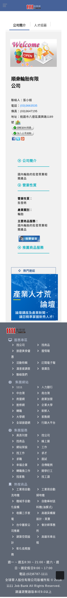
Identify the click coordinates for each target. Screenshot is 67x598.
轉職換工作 (23, 470)
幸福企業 (22, 464)
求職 (19, 459)
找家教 (20, 476)
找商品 (46, 345)
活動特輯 (22, 362)
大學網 (20, 416)
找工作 (20, 453)
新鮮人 (46, 410)
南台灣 (46, 393)
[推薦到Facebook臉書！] (13, 138)
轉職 (19, 410)
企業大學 (47, 404)
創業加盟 (47, 399)
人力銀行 (47, 387)
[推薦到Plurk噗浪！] (22, 138)
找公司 (20, 345)
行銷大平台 (49, 422)
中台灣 (20, 393)
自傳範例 (47, 464)
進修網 (20, 404)
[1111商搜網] (33, 6)
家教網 (46, 416)
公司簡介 (19, 25)
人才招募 (40, 25)
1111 (19, 387)
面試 (44, 459)
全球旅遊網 (23, 422)
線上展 (46, 441)
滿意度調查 (23, 368)
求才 (44, 453)
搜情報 (46, 350)
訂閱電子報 (49, 362)
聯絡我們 (22, 374)
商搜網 (20, 399)
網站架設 (22, 447)
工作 (44, 447)
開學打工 (47, 470)
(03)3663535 (28, 105)
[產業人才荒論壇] (34, 297)
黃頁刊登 (22, 435)
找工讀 (46, 476)
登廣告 (46, 368)
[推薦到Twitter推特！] (18, 138)
